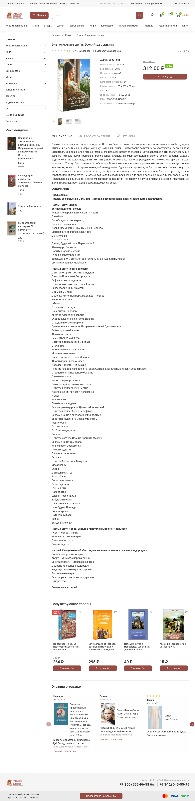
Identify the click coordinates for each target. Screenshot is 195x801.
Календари (107, 25)
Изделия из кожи (167, 25)
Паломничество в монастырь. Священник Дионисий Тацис (137, 646)
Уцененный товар (15, 115)
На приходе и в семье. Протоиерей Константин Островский (66, 646)
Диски (60, 25)
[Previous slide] (56, 85)
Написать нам (67, 3)
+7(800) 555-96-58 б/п (137, 784)
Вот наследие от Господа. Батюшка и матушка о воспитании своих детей (102, 646)
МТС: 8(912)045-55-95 (177, 3)
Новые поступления (16, 25)
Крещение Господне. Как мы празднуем (173, 645)
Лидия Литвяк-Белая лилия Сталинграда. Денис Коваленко (128, 713)
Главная (56, 35)
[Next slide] (91, 85)
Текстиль (148, 25)
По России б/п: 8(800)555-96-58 (145, 3)
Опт (8, 108)
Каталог (41, 15)
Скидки (33, 3)
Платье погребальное (171, 717)
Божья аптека (77, 25)
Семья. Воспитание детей (90, 35)
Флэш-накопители (128, 25)
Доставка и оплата (16, 3)
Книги (35, 25)
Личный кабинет (48, 3)
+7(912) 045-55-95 (174, 784)
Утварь (48, 25)
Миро (93, 25)
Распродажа (12, 121)
